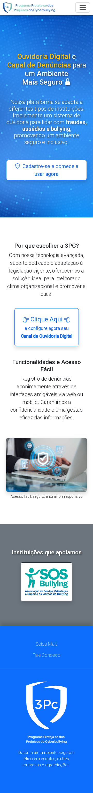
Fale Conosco (46, 655)
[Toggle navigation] (82, 7)
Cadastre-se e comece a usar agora (49, 170)
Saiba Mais (47, 644)
